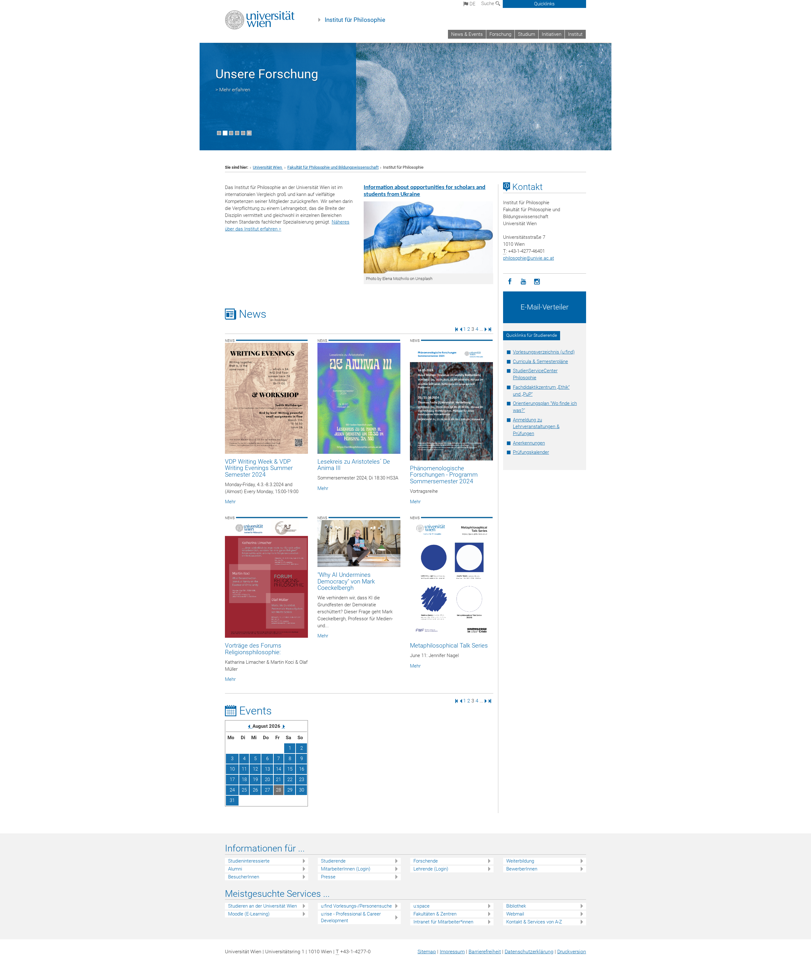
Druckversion (571, 952)
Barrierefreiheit (485, 952)
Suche (488, 3)
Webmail (515, 914)
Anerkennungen (529, 443)
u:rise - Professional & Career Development (351, 917)
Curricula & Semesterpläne (540, 361)
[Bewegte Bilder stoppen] (249, 133)
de (472, 4)
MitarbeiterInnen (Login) (345, 869)
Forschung (500, 34)
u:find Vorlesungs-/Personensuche (356, 906)
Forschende (425, 861)
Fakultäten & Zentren (435, 914)
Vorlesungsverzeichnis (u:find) (544, 352)
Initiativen (551, 34)
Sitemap (427, 952)
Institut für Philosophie (355, 19)
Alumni (235, 869)
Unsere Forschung (266, 74)
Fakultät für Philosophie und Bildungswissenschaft (333, 167)
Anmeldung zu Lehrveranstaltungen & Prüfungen (536, 427)
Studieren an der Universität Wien (262, 906)
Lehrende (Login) (430, 869)
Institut (575, 34)
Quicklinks (544, 4)
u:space (421, 906)
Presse (328, 877)
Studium (526, 34)
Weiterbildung (520, 861)
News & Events (467, 34)
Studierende (333, 861)
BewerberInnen (521, 869)
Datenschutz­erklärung (529, 952)
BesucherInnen (243, 877)
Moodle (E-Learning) (249, 914)
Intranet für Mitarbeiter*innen (443, 922)
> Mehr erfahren (232, 90)
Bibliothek (516, 906)
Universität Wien (268, 167)
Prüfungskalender (531, 452)
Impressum (452, 952)
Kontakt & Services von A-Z (534, 922)
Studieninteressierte (249, 861)
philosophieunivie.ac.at (528, 258)
